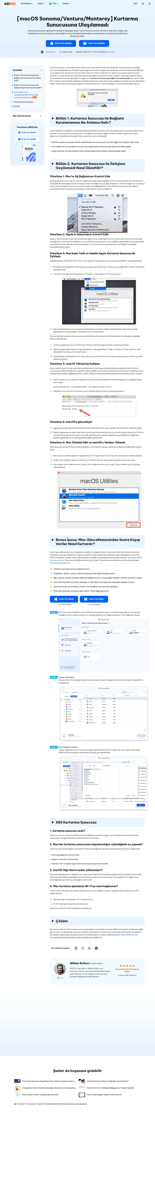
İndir (135, 4)
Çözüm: (17, 106)
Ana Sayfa (20, 1104)
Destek (65, 4)
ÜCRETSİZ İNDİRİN (63, 43)
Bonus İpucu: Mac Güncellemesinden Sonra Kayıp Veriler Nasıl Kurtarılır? (26, 95)
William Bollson (50, 52)
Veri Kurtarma (26, 4)
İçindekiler (18, 70)
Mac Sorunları (110, 52)
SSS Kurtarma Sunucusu (23, 102)
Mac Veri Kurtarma (22, 116)
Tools (53, 4)
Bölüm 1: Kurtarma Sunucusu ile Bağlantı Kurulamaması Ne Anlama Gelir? (27, 78)
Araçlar (40, 4)
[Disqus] (77, 1022)
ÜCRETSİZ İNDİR (66, 599)
